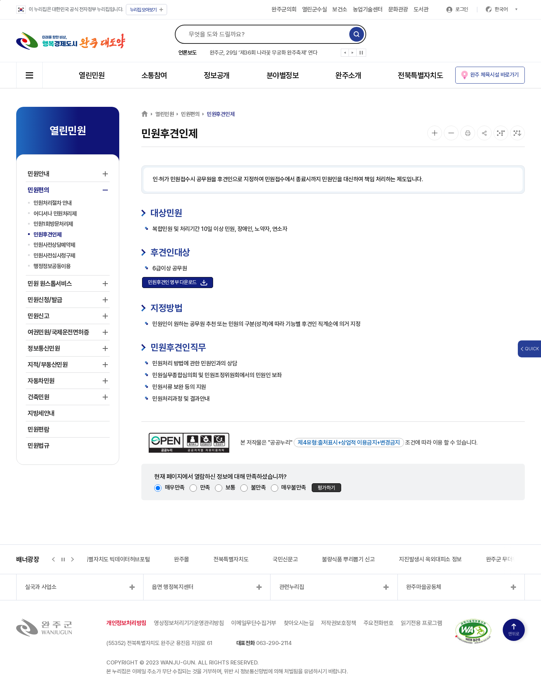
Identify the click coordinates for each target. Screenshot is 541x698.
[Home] (144, 114)
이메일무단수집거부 (253, 623)
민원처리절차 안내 (52, 202)
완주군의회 (284, 9)
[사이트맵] (29, 75)
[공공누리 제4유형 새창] (189, 443)
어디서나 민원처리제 (54, 213)
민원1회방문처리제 (53, 223)
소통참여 (154, 75)
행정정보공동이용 (51, 266)
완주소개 (348, 75)
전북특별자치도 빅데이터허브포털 (112, 559)
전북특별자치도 (420, 75)
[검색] (356, 34)
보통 (231, 487)
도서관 (421, 9)
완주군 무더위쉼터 (506, 559)
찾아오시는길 (299, 623)
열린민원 (92, 75)
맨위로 (513, 633)
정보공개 (217, 75)
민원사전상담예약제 (54, 244)
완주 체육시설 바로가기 (494, 74)
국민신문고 (285, 559)
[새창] (473, 623)
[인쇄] (467, 133)
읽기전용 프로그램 (421, 623)
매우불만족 (293, 487)
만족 (205, 487)
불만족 (258, 487)
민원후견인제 (47, 234)
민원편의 (190, 114)
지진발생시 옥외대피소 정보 (430, 559)
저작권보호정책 (338, 623)
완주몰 (181, 559)
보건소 (339, 9)
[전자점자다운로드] (517, 133)
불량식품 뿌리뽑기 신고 (348, 559)
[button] (345, 54)
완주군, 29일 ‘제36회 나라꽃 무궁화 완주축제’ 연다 (264, 52)
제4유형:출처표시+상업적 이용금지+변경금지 (349, 442)
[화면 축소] (451, 133)
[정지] (361, 52)
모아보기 (143, 10)
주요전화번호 (379, 623)
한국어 (501, 9)
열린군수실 (314, 9)
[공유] (484, 133)
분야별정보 (282, 75)
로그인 (461, 9)
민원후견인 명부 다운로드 (172, 282)
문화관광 (398, 9)
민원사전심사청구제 (54, 255)
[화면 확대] (434, 133)
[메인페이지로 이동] (70, 41)
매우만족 (175, 487)
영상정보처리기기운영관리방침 (189, 623)
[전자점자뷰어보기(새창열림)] (501, 133)
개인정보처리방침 (126, 623)
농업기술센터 (368, 9)
